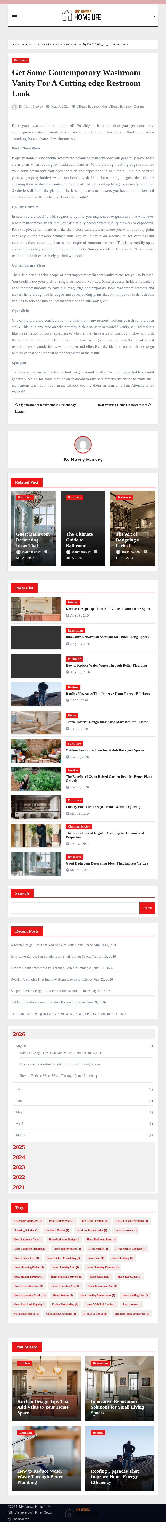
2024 (19, 1157)
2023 (19, 1167)
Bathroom (20, 60)
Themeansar (20, 1519)
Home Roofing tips (135, 1295)
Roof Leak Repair (95, 1313)
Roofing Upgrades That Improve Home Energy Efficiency (108, 693)
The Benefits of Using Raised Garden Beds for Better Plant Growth (58, 1014)
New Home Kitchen (26, 1313)
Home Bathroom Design (127, 106)
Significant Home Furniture (132, 1313)
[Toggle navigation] (14, 15)
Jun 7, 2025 (74, 557)
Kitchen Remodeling (65, 1304)
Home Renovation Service (30, 1295)
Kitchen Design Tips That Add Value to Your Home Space (108, 609)
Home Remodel (100, 1276)
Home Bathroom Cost (93, 106)
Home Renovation (129, 1276)
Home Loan (95, 1258)
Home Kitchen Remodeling (63, 1258)
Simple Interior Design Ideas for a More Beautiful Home (107, 722)
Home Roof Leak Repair (29, 1304)
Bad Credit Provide (61, 1220)
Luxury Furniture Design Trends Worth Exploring (103, 807)
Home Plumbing (122, 1258)
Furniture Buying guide (92, 1230)
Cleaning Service (79, 826)
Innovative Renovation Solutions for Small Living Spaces (107, 637)
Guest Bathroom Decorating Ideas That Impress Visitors (33, 542)
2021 (19, 1187)
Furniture (74, 743)
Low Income (131, 1304)
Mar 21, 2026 (25, 557)
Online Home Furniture (61, 1313)
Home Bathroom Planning (30, 1248)
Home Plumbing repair (28, 1276)
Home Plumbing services (66, 1276)
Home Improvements (67, 1248)
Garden (73, 770)
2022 (19, 1177)
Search (22, 893)
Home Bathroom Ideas (101, 1239)
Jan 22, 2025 (124, 557)
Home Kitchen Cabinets (130, 1248)
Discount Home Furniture (132, 1220)
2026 (19, 1034)
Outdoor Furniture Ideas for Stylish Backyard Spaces (105, 750)
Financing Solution (26, 1230)
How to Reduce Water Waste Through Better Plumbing (106, 665)
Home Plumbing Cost (65, 1267)
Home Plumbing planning (102, 1267)
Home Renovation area (28, 1285)
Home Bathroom (126, 1230)
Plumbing (74, 658)
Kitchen (73, 602)
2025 (19, 1147)
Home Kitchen (98, 1248)
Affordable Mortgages (28, 1220)
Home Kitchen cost (26, 1258)
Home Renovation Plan (102, 1285)
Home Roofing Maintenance (97, 1295)
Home (72, 715)
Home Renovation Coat (65, 1285)
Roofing (73, 687)
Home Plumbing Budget (29, 1267)
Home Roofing (63, 1295)
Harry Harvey (33, 106)
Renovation (75, 630)
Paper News (43, 1512)
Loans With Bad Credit (100, 1304)
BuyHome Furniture (95, 1220)
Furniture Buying (57, 1230)
